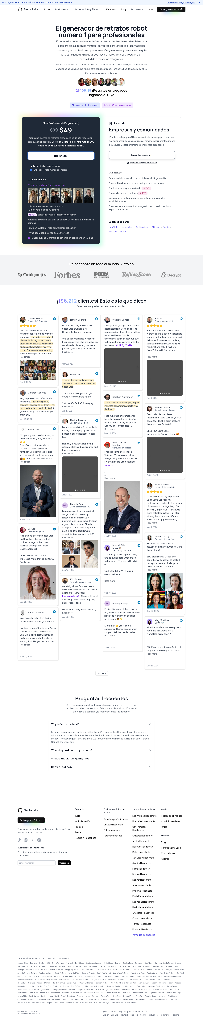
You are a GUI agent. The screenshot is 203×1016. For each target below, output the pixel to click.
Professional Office (43, 999)
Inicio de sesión (82, 821)
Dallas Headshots (141, 852)
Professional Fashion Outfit (133, 993)
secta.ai (109, 465)
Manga (47, 983)
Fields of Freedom (82, 979)
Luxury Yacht (54, 996)
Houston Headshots (142, 846)
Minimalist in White (147, 979)
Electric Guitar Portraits (108, 966)
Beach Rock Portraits (120, 973)
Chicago (156, 227)
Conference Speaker (93, 963)
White (39, 986)
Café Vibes (148, 963)
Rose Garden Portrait (129, 989)
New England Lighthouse (154, 993)
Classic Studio (72, 983)
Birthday (31, 999)
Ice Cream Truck (24, 1003)
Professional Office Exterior (118, 979)
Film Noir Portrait (58, 983)
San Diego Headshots (143, 857)
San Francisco (142, 227)
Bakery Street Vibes (160, 989)
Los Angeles (126, 227)
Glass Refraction (77, 986)
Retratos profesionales (116, 819)
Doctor (41, 963)
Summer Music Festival (154, 969)
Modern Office (23, 963)
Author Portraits (137, 969)
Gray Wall (180, 973)
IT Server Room (144, 989)
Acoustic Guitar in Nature (27, 973)
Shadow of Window (91, 993)
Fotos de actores (112, 830)
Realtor (44, 996)
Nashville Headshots (142, 907)
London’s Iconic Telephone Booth (75, 999)
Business (33, 963)
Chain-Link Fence (86, 983)
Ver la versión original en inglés (181, 2)
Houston (113, 231)
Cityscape (162, 996)
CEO (48, 963)
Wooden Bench (152, 973)
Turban (154, 983)
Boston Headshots (141, 874)
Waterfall (139, 996)
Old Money (56, 999)
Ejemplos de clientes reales (84, 105)
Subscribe (64, 863)
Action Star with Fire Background (149, 976)
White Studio (108, 963)
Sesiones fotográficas (86, 9)
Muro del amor (168, 853)
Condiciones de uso (171, 821)
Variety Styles (128, 999)
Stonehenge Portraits (127, 966)
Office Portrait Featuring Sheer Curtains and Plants (116, 976)
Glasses (65, 986)
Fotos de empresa (113, 835)
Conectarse (147, 9)
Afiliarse (165, 858)
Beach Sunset (34, 996)
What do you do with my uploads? (71, 750)
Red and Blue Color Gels (26, 983)
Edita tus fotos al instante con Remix (57, 214)
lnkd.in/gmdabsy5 (71, 596)
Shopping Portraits (72, 969)
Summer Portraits (88, 973)
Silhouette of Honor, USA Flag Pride (123, 983)
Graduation (22, 986)
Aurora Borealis (130, 1003)
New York (113, 227)
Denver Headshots (141, 879)
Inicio (47, 9)
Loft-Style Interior (128, 986)
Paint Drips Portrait (167, 973)
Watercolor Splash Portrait (174, 976)
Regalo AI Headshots (85, 837)
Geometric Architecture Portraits (165, 966)
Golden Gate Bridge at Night (39, 989)
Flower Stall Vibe (74, 973)
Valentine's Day (76, 993)
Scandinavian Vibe (137, 973)
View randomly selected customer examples (101, 306)
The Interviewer (150, 996)
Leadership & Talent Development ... (86, 423)
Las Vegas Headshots (143, 901)
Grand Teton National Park (110, 993)
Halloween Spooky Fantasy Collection (168, 963)
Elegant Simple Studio (86, 989)
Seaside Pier (93, 966)
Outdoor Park (128, 963)
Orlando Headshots (142, 918)
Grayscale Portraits (98, 979)
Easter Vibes (141, 986)
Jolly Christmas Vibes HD (98, 999)
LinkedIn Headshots (113, 824)
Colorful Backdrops (68, 996)
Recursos (136, 9)
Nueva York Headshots (143, 821)
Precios (79, 826)
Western (72, 989)
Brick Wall (174, 999)
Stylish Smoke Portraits (86, 976)
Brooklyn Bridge (102, 989)
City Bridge (22, 999)
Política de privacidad (171, 815)
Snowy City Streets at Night (158, 999)
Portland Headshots (142, 929)
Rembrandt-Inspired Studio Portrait (52, 973)
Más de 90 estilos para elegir (117, 105)
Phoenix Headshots (142, 890)
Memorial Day (144, 983)
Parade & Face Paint (66, 979)
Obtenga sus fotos (169, 9)
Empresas (111, 9)
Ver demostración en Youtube (143, 162)
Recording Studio (113, 986)
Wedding (162, 983)
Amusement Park (38, 1003)
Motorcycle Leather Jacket (95, 986)
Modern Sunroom (92, 996)
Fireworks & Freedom (25, 979)
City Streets (172, 996)
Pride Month (59, 1003)
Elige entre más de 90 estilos (44, 209)
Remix (78, 832)
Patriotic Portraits (174, 983)
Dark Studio (79, 963)
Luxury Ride (22, 996)
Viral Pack (69, 963)
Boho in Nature (117, 1003)
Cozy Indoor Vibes (24, 976)
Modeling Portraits (80, 966)
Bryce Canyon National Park (123, 996)
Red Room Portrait (101, 983)
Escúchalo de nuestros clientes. (101, 73)
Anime (39, 983)
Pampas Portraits (103, 969)
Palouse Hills (114, 989)
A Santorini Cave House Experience (79, 1003)
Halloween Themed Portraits (60, 966)
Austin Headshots (141, 841)
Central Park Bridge (173, 993)
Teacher (80, 996)
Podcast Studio (115, 999)
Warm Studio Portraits (121, 969)
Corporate (138, 963)
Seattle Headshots (141, 863)
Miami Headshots (141, 868)
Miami (123, 231)
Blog (123, 9)
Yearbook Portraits (144, 966)
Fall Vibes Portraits (88, 969)
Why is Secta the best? (65, 724)
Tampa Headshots (141, 923)
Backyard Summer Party (174, 969)
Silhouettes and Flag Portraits (46, 979)
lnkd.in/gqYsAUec (124, 345)
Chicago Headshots (142, 835)
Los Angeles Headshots (144, 815)
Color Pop (47, 986)
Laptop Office (174, 989)
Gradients (56, 986)
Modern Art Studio (56, 969)
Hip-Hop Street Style (101, 1003)
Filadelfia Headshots (142, 896)
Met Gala (31, 986)
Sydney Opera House (59, 989)
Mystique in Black (163, 979)
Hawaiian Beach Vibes (156, 986)
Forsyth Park (105, 996)
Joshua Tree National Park (39, 993)
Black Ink (36, 976)
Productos (60, 9)
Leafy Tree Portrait (104, 973)
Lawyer (118, 963)
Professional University (59, 993)
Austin (166, 227)
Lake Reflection (140, 999)
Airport (49, 1003)
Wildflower (134, 979)
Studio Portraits (58, 963)
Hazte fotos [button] (61, 155)
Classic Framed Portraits (51, 976)
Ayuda (164, 826)
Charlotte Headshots (143, 912)
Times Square (172, 986)
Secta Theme (22, 993)
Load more (101, 673)
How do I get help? (62, 767)
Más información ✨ (142, 155)
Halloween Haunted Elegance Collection (32, 966)
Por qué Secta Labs (171, 847)
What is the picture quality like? (70, 758)
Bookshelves (22, 989)
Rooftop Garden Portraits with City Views (32, 969)
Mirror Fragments (69, 976)
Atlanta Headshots (141, 885)
